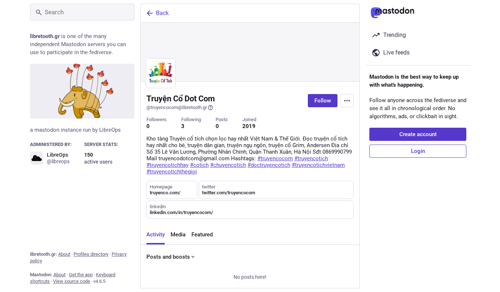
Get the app (81, 274)
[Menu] (347, 100)
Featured (202, 234)
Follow (322, 100)
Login (418, 151)
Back (162, 13)
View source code (71, 281)
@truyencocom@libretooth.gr (176, 107)
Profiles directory (91, 254)
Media (178, 234)
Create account (418, 134)
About (64, 254)
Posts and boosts (168, 257)
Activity (155, 234)
